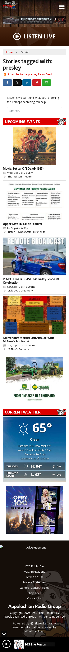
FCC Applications (34, 571)
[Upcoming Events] (34, 146)
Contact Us (34, 598)
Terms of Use (34, 577)
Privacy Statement (34, 582)
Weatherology (34, 631)
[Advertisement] (34, 20)
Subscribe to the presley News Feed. (30, 74)
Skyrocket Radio (45, 623)
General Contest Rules (34, 587)
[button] (62, 7)
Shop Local (35, 593)
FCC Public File (34, 566)
